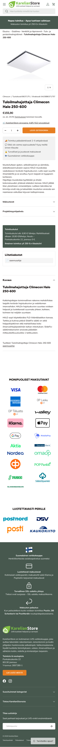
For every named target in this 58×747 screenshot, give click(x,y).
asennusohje (9, 346)
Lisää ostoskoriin (39, 130)
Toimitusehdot (8, 740)
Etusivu (6, 31)
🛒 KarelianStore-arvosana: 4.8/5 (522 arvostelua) (26, 123)
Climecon (6, 96)
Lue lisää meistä (14, 673)
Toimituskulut (20, 117)
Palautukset (19, 740)
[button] (54, 4)
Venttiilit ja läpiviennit (32, 31)
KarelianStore (13, 736)
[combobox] (29, 11)
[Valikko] (4, 4)
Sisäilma (16, 31)
